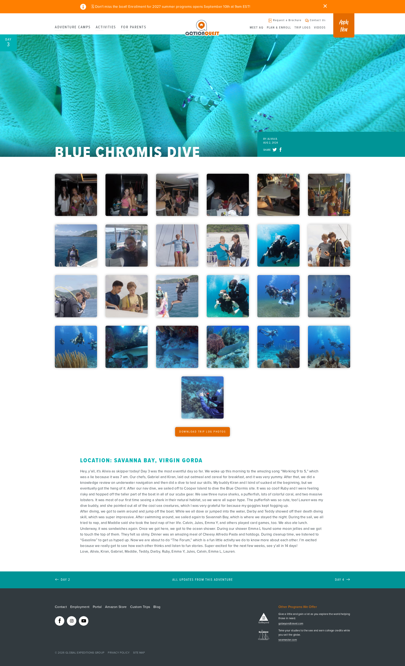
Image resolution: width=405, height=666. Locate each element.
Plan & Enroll (279, 28)
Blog (156, 607)
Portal (97, 607)
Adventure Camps (73, 27)
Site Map (139, 652)
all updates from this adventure (202, 580)
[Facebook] (59, 621)
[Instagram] (71, 621)
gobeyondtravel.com (290, 623)
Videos (320, 28)
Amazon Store (116, 607)
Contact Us (318, 20)
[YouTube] (83, 621)
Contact (61, 607)
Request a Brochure (287, 20)
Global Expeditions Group (84, 652)
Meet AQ (256, 28)
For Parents (133, 27)
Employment (79, 607)
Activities (106, 27)
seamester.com (287, 640)
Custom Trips (140, 607)
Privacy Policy (119, 652)
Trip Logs (302, 28)
